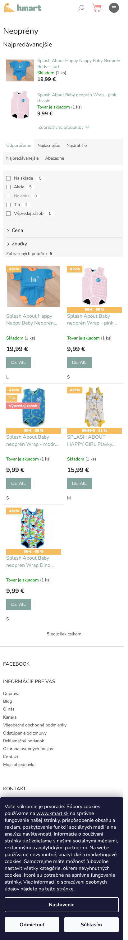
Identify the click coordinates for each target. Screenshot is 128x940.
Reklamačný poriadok (23, 741)
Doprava (11, 694)
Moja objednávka (19, 765)
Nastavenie (62, 904)
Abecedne (54, 158)
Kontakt (10, 757)
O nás (9, 709)
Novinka (25, 196)
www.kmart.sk (52, 813)
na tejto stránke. (57, 888)
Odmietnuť (32, 924)
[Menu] (114, 8)
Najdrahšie (76, 145)
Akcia (23, 187)
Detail (18, 362)
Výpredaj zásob (32, 213)
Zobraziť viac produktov (61, 127)
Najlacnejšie (49, 145)
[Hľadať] (81, 8)
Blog (7, 701)
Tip (20, 205)
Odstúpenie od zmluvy (25, 733)
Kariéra (9, 717)
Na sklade (28, 178)
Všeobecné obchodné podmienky (34, 725)
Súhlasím (91, 924)
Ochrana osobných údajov (28, 749)
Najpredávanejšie (22, 158)
